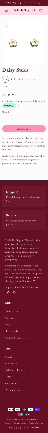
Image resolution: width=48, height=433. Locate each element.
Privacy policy (15, 427)
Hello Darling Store (22, 419)
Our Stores (11, 383)
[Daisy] (5, 79)
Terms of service (36, 423)
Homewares (11, 311)
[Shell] (13, 79)
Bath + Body (11, 331)
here (14, 220)
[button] (6, 10)
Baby (8, 324)
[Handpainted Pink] (5, 87)
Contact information (33, 427)
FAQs (8, 376)
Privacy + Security (14, 390)
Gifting (9, 317)
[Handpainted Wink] (36, 79)
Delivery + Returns (15, 370)
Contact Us (11, 363)
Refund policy (20, 423)
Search (8, 356)
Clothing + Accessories (17, 337)
